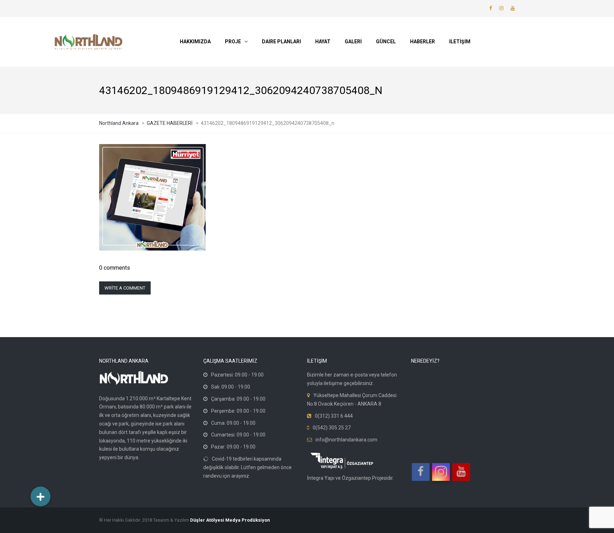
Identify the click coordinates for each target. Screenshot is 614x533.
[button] (40, 496)
